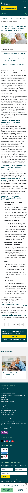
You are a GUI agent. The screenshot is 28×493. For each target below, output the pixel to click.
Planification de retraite (21, 18)
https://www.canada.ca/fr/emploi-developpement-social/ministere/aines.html (13, 305)
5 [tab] (17, 380)
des (18, 112)
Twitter (2, 441)
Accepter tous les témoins (7, 490)
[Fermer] (26, 484)
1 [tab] (9, 380)
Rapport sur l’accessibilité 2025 (7, 414)
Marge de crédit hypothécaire (7, 401)
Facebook (4, 441)
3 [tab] (13, 380)
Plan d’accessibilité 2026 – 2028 (8, 410)
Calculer (14, 336)
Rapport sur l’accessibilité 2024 (7, 412)
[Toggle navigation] (25, 8)
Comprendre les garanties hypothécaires (10, 421)
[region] (14, 488)
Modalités (3, 391)
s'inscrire (5, 476)
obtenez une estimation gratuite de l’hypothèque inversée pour (13, 315)
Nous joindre (4, 406)
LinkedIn (10, 441)
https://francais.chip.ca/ (7, 314)
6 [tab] (19, 380)
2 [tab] (11, 380)
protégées (13, 480)
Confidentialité (4, 388)
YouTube (12, 441)
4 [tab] (15, 380)
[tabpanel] (14, 367)
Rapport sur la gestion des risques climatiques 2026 (12, 408)
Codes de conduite (5, 399)
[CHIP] (6, 3)
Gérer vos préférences (20, 490)
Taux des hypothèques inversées (8, 393)
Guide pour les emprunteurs (7, 416)
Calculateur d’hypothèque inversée (8, 403)
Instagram (7, 441)
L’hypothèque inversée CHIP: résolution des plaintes (12, 395)
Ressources (11, 18)
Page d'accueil (4, 18)
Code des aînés (4, 397)
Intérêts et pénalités (5, 419)
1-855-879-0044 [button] (10, 8)
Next (27, 364)
